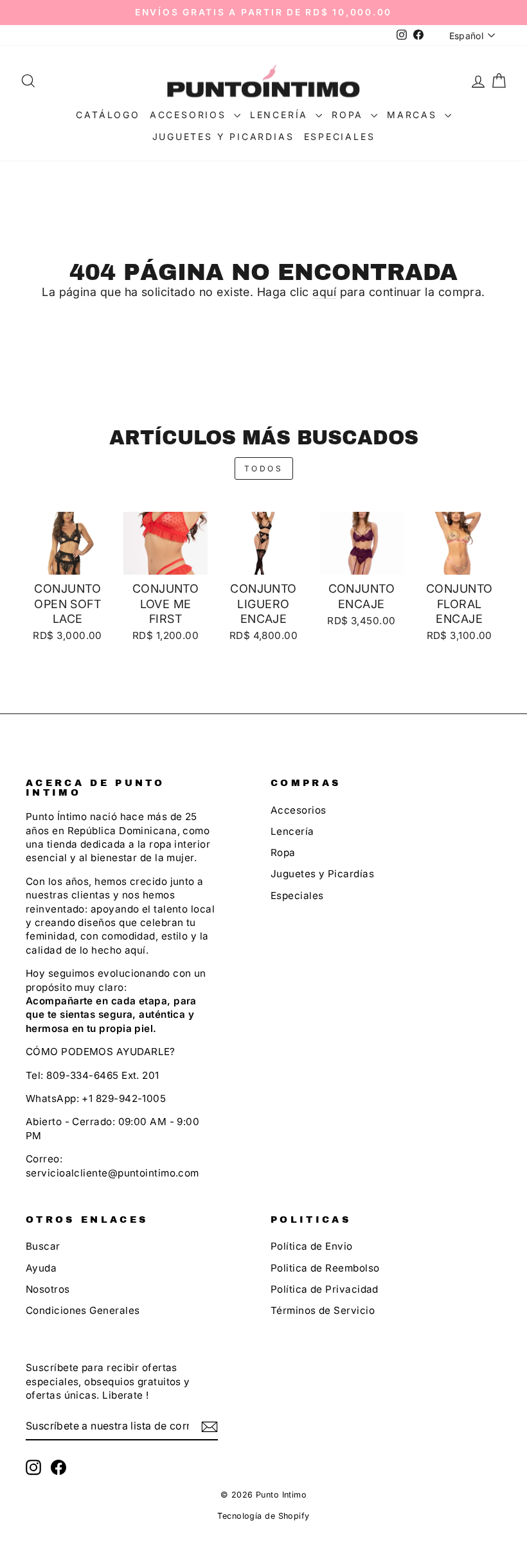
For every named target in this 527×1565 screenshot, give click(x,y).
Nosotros (48, 1289)
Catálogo (107, 114)
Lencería (281, 114)
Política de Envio (312, 1246)
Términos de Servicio (323, 1310)
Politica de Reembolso (325, 1268)
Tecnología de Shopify (263, 1516)
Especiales (339, 136)
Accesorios (190, 114)
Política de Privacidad (325, 1289)
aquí (324, 292)
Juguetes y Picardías (322, 874)
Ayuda (41, 1268)
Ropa (350, 114)
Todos (263, 468)
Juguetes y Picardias (223, 136)
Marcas (414, 114)
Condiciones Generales (82, 1310)
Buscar (43, 1246)
